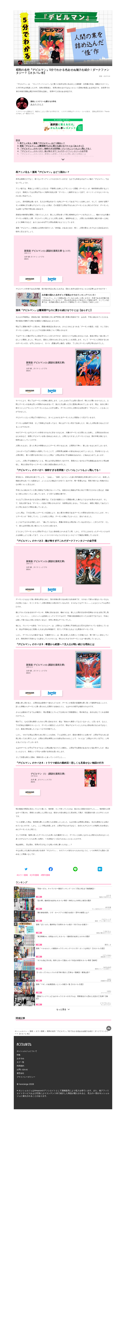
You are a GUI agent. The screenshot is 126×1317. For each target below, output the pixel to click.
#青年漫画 (45, 875)
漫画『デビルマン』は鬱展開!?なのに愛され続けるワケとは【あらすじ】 (52, 146)
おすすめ (20, 1058)
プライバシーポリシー (26, 1077)
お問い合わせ (22, 1069)
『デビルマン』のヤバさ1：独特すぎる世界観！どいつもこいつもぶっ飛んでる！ (56, 148)
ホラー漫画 (40, 1031)
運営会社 (20, 1073)
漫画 (31, 1031)
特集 (18, 1055)
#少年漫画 (34, 875)
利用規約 (20, 1066)
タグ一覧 (20, 1062)
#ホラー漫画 (22, 875)
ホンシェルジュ (21, 1031)
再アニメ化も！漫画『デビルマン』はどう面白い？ (42, 143)
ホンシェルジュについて (27, 1051)
